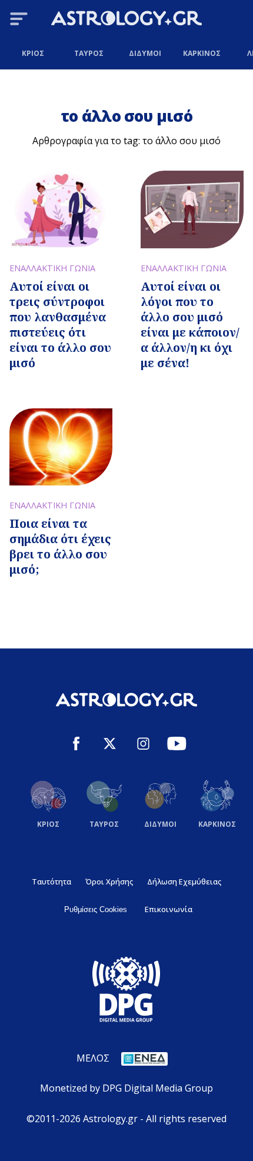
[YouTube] (177, 745)
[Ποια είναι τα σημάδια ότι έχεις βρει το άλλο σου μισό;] (60, 446)
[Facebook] (76, 745)
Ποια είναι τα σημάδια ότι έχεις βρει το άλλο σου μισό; (60, 546)
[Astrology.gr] (126, 20)
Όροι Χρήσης (109, 881)
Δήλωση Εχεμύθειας (184, 881)
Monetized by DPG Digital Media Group (126, 1088)
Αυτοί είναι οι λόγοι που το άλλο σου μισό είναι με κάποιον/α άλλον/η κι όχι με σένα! (190, 324)
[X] (109, 745)
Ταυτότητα (51, 881)
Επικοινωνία (168, 909)
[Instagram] (143, 745)
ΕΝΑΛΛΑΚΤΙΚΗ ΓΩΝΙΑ (52, 268)
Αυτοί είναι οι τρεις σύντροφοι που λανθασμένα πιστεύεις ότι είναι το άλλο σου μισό (60, 324)
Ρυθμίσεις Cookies (95, 909)
